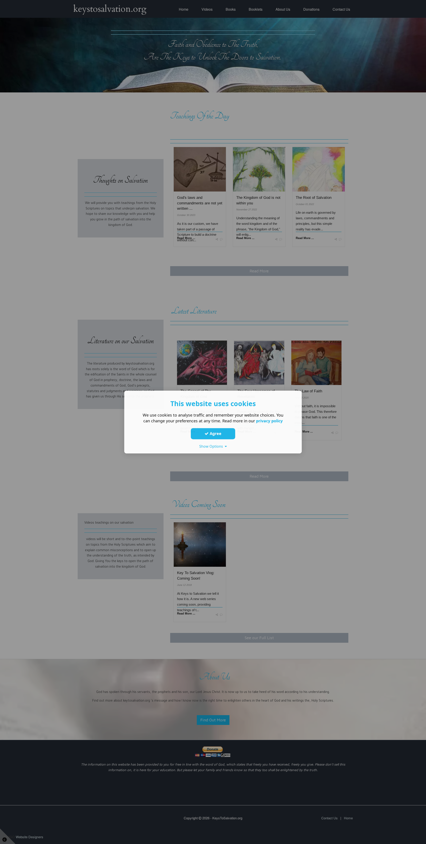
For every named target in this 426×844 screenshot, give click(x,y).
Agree (215, 433)
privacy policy (269, 420)
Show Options (212, 446)
